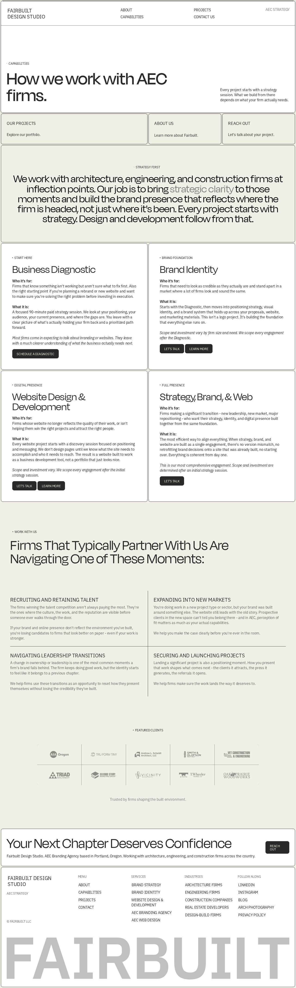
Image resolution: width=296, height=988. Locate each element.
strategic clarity (202, 189)
